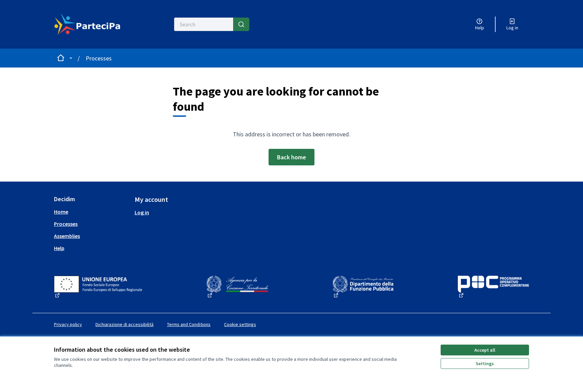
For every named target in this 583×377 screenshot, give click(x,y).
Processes (99, 58)
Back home (291, 157)
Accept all (484, 350)
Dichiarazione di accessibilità (124, 324)
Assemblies (67, 236)
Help (59, 248)
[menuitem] (91, 211)
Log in (142, 212)
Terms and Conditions (189, 324)
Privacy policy (68, 324)
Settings (485, 363)
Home (61, 211)
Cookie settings (240, 324)
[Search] (241, 24)
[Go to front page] (91, 24)
